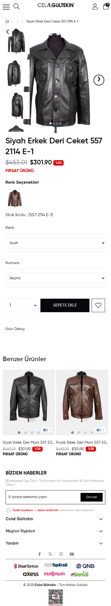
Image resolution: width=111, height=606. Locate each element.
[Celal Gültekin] (11, 21)
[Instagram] (61, 554)
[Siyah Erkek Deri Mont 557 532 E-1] (29, 402)
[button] (51, 123)
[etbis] (55, 597)
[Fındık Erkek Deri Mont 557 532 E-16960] (82, 402)
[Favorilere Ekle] (98, 305)
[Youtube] (72, 554)
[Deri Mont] (22, 21)
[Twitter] (50, 554)
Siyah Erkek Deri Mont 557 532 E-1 (29, 442)
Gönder (91, 497)
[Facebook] (39, 554)
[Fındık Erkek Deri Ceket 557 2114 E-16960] (16, 198)
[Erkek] (17, 21)
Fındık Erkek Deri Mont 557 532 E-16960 (82, 442)
